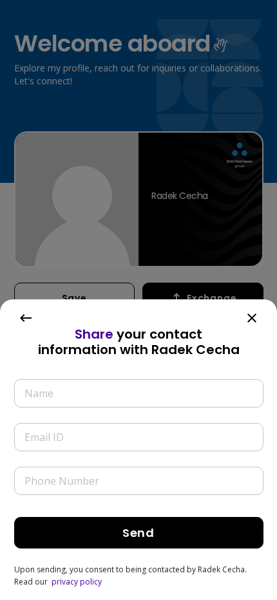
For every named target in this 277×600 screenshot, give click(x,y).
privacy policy (77, 582)
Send (138, 533)
